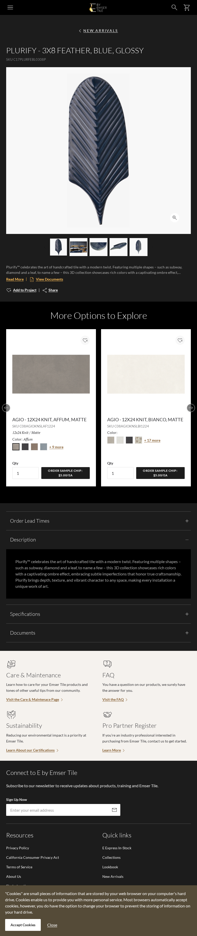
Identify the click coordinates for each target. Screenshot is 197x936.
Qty (15, 463)
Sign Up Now (16, 799)
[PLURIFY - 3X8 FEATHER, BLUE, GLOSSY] (58, 247)
